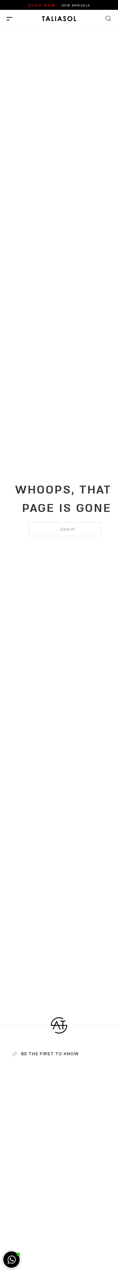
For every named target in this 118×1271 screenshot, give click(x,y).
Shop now (42, 5)
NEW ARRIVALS (76, 5)
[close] (9, 19)
